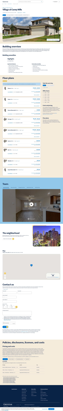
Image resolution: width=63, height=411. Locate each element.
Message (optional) (5, 310)
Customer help (24, 392)
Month (4, 305)
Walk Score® (57, 277)
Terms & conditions (43, 392)
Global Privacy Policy (24, 331)
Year (11, 305)
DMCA (41, 397)
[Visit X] (20, 404)
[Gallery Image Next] (60, 28)
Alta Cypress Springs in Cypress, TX (25, 406)
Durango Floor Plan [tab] (22, 187)
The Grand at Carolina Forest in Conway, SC (15, 406)
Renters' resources (24, 395)
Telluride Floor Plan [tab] (30, 187)
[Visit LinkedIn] (18, 404)
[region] (31, 409)
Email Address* (5, 299)
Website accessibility (43, 398)
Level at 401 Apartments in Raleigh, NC (35, 406)
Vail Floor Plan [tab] (37, 187)
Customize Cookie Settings (44, 400)
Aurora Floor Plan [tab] (6, 187)
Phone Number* (5, 295)
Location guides (24, 397)
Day (7, 305)
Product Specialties (33, 395)
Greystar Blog (23, 400)
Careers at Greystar (33, 392)
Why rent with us (24, 398)
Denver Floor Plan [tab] (13, 187)
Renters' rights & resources (44, 395)
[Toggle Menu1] (59, 2)
